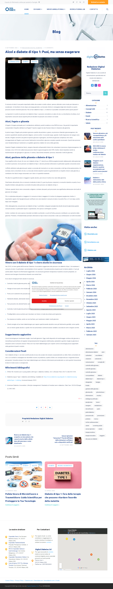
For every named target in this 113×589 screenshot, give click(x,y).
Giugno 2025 (90, 317)
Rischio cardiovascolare (92, 422)
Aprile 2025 (90, 324)
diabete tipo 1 (89, 379)
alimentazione (89, 348)
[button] (80, 283)
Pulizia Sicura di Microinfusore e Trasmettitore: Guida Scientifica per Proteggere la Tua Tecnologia (23, 497)
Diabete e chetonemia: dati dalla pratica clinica (99, 180)
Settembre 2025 (92, 306)
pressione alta (89, 415)
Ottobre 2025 (91, 303)
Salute (34, 61)
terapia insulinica (90, 432)
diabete (100, 375)
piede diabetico (90, 412)
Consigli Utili (14, 61)
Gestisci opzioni (69, 301)
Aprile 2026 (90, 281)
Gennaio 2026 (91, 292)
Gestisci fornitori (43, 295)
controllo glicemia (90, 369)
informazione (89, 395)
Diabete (25, 61)
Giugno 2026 (90, 274)
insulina (99, 395)
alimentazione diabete (92, 352)
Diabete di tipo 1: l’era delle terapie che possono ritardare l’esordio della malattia (63, 497)
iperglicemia (89, 402)
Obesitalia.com (38, 581)
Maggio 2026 (91, 278)
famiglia (98, 382)
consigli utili (101, 362)
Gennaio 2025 (91, 335)
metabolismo (98, 405)
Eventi (88, 116)
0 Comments (48, 48)
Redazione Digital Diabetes (32, 48)
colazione (88, 358)
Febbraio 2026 (91, 288)
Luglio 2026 (90, 271)
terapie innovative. (91, 435)
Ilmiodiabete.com (93, 242)
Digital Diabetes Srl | (33, 586)
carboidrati (88, 355)
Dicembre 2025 (91, 296)
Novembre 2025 (92, 299)
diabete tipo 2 (101, 379)
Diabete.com (29, 581)
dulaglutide (89, 382)
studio (100, 429)
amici (103, 352)
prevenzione (100, 415)
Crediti (58, 581)
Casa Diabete (98, 355)
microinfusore (89, 409)
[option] (23, 484)
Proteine (88, 419)
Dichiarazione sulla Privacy (55, 306)
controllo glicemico (91, 372)
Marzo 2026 (90, 285)
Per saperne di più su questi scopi (58, 295)
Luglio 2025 (90, 313)
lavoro (98, 402)
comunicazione (90, 362)
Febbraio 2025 (91, 331)
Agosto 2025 (91, 310)
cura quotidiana (90, 375)
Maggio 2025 (91, 320)
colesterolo (98, 358)
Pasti (98, 409)
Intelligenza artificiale (92, 399)
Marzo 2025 (90, 328)
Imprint (67, 306)
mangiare (88, 405)
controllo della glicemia (92, 365)
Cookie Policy (9, 581)
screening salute (97, 425)
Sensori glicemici (90, 429)
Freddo (87, 385)
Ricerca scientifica (65, 466)
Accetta (44, 301)
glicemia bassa (100, 392)
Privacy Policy (19, 581)
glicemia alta (89, 392)
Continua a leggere (12, 505)
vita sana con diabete (91, 439)
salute (87, 425)
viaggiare (102, 435)
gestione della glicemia (92, 389)
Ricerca (96, 419)
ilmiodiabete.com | (50, 581)
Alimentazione (91, 105)
